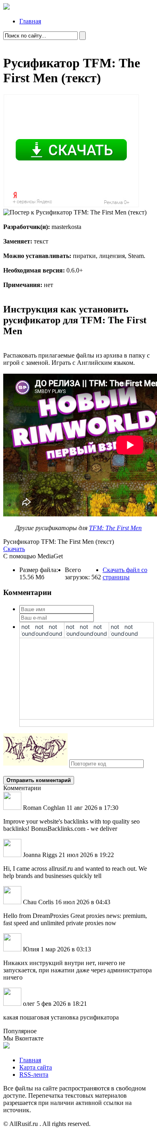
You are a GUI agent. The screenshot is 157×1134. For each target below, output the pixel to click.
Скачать (14, 548)
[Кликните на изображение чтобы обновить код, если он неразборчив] (35, 763)
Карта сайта (35, 1067)
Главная (30, 21)
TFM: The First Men (115, 527)
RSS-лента (33, 1074)
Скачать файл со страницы (125, 573)
